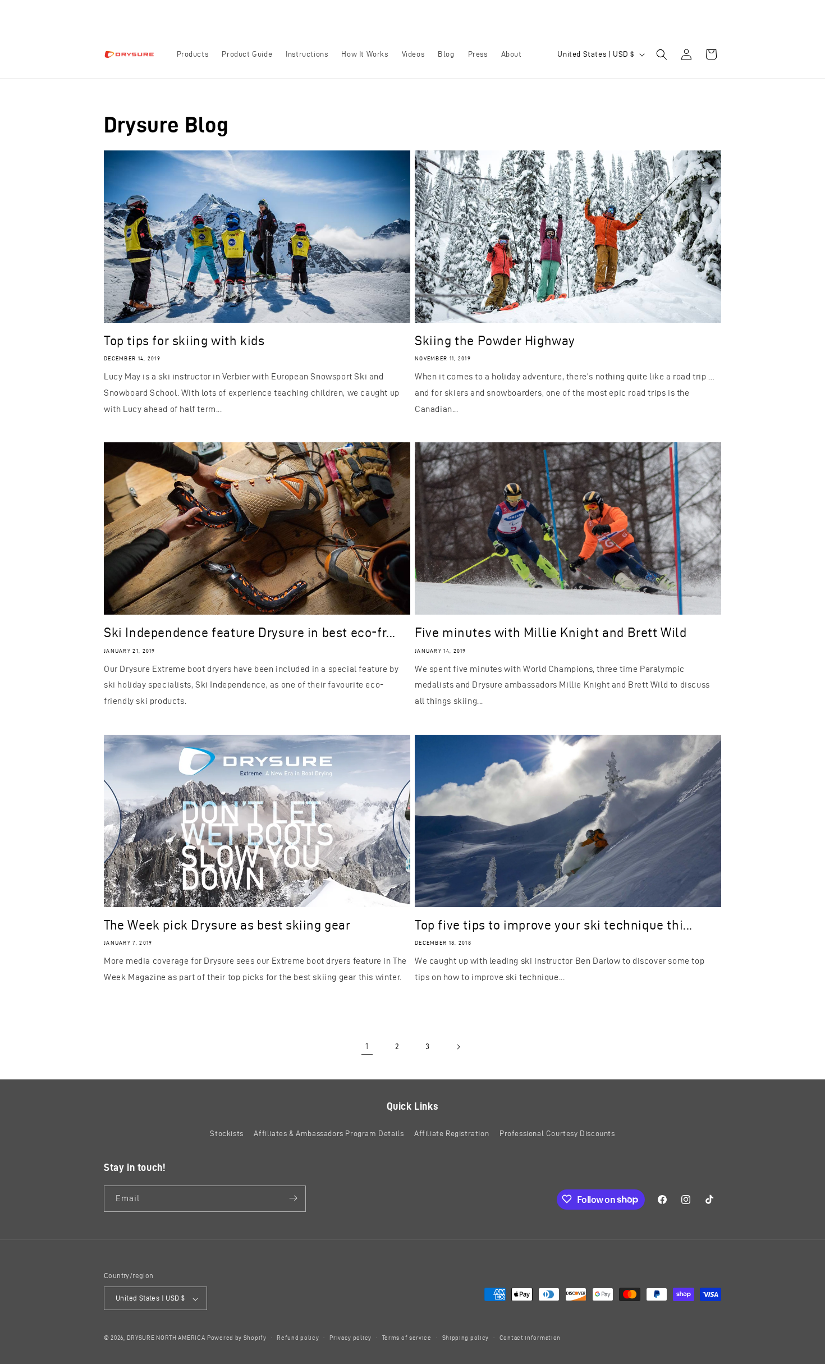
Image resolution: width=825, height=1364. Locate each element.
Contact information (530, 1337)
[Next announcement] (532, 15)
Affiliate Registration (451, 1134)
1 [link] (367, 1046)
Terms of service (407, 1337)
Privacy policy (350, 1337)
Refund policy (298, 1337)
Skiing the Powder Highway (495, 340)
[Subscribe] (293, 1198)
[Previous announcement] (293, 15)
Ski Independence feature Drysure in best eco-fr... (250, 632)
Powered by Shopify (237, 1338)
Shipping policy (465, 1337)
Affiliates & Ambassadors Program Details (329, 1134)
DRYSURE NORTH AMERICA (166, 1338)
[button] (661, 54)
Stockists (226, 1134)
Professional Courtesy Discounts (557, 1134)
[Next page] (458, 1047)
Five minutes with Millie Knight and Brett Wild (551, 632)
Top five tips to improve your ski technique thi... (554, 925)
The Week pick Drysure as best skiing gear (227, 925)
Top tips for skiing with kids (184, 340)
